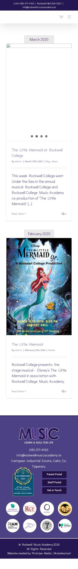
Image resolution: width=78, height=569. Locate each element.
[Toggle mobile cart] (61, 17)
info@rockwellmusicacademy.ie (39, 7)
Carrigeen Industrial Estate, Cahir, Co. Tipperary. (39, 463)
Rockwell (41, 3)
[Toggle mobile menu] (69, 17)
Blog (47, 161)
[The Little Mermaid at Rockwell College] (39, 92)
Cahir (17, 3)
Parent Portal (54, 474)
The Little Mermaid (27, 344)
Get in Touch (54, 490)
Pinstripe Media (42, 553)
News (55, 161)
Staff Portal (54, 482)
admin (18, 161)
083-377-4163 (38, 450)
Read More (18, 213)
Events (51, 350)
